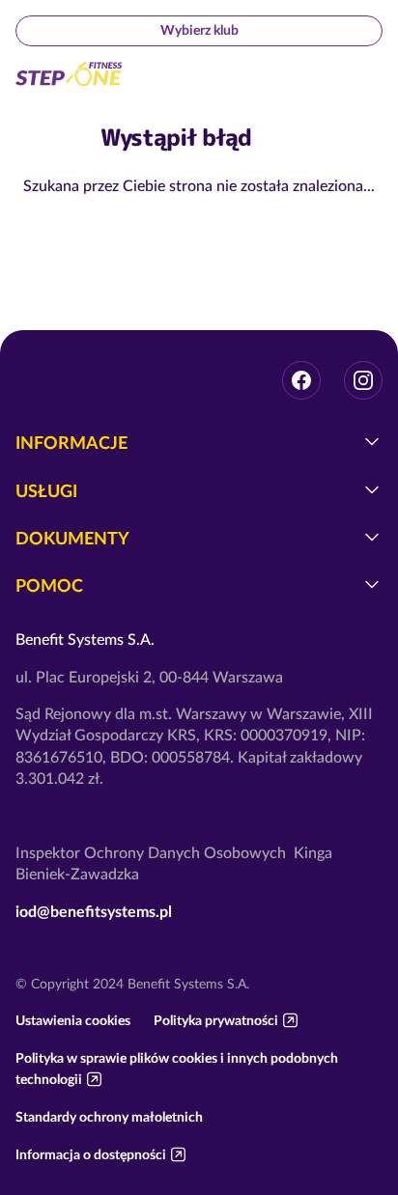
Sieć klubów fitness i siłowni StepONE (69, 74)
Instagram (363, 380)
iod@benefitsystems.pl (93, 911)
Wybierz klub (199, 30)
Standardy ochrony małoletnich (109, 1117)
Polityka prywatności (216, 1020)
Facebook (301, 380)
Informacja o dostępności (90, 1154)
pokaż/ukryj (372, 441)
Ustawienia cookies (72, 1020)
